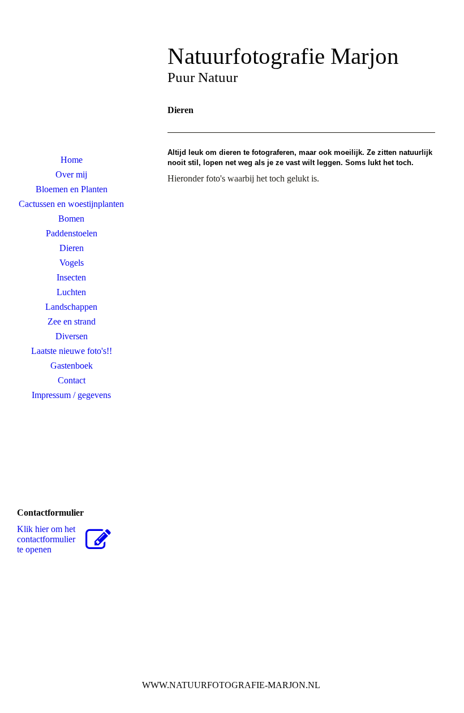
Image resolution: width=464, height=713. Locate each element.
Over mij (71, 174)
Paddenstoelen (71, 233)
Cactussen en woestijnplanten (71, 204)
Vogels (71, 262)
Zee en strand (72, 321)
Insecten (71, 277)
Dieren (71, 248)
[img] (71, 82)
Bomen (71, 218)
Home (72, 160)
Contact (71, 380)
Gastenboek (71, 365)
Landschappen (71, 307)
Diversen (71, 336)
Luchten (71, 292)
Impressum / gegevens (71, 395)
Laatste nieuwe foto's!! (71, 351)
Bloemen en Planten (72, 189)
